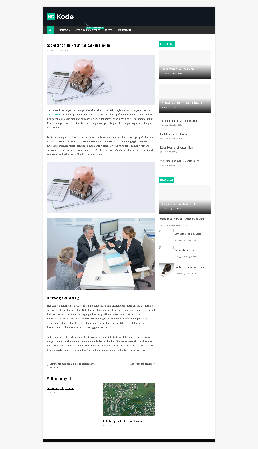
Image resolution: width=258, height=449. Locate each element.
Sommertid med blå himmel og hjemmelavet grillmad (73, 366)
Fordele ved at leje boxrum (174, 134)
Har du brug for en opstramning (189, 267)
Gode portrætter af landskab (188, 233)
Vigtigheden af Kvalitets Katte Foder (179, 161)
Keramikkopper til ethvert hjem (176, 147)
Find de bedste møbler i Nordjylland (178, 69)
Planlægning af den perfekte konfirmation (182, 102)
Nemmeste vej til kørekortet (60, 388)
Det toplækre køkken (141, 364)
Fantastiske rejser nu (184, 250)
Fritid (108, 30)
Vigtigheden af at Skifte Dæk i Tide (178, 121)
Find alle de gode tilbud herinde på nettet (122, 421)
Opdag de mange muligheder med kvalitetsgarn (182, 218)
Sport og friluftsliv (88, 29)
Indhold (63, 30)
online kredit (54, 114)
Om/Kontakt (124, 30)
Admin (51, 50)
